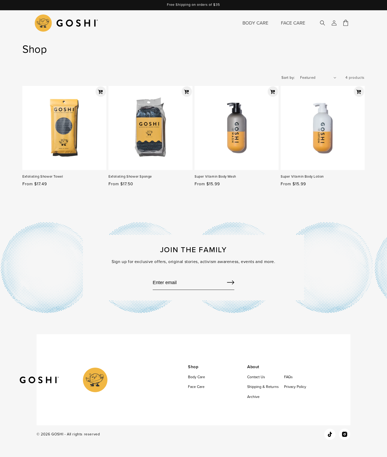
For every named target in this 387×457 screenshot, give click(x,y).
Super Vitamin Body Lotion (302, 176)
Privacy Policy (295, 387)
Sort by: (288, 77)
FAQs (288, 377)
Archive (253, 397)
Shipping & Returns (263, 387)
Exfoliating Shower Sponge (130, 176)
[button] (322, 23)
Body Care (196, 377)
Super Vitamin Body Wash (215, 176)
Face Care (196, 387)
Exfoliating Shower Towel (42, 176)
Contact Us (256, 377)
